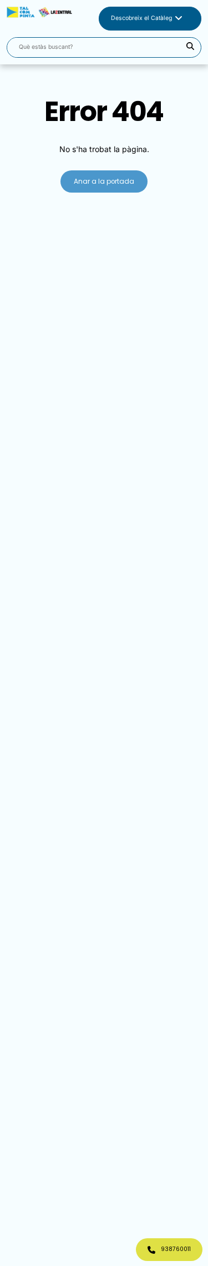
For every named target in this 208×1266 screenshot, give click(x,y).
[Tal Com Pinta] (39, 19)
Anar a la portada (104, 181)
